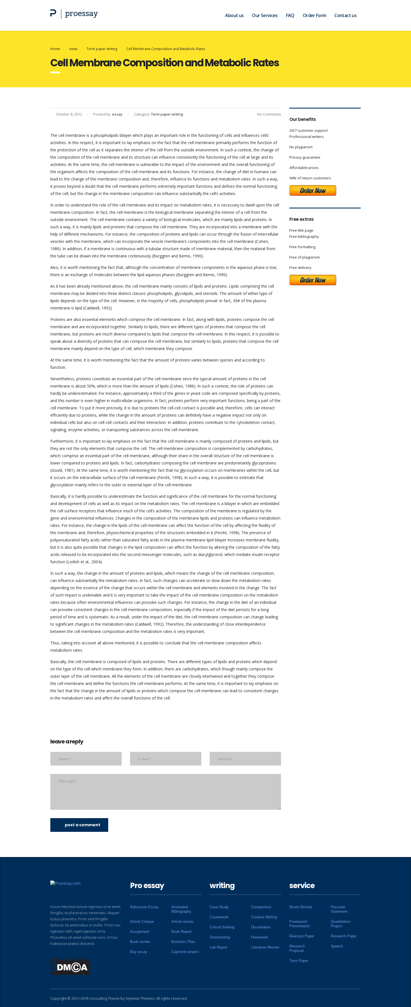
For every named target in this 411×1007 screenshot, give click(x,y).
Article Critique (142, 921)
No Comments (269, 114)
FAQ (290, 15)
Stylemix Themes (140, 998)
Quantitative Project (340, 923)
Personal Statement (339, 909)
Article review (182, 921)
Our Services (264, 15)
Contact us (345, 15)
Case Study (219, 907)
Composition (261, 907)
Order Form (314, 15)
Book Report (181, 931)
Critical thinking (222, 927)
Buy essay (138, 952)
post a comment (82, 825)
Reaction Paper (301, 936)
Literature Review (265, 947)
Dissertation (260, 927)
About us (234, 15)
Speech (337, 946)
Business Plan (183, 942)
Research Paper (344, 936)
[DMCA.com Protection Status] (70, 965)
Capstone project (185, 952)
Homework (259, 937)
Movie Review (300, 907)
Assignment (139, 931)
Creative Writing (264, 917)
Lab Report (218, 947)
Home (55, 48)
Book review (140, 942)
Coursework (219, 917)
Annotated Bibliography (181, 909)
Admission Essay (144, 907)
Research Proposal (297, 948)
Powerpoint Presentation (299, 923)
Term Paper (298, 961)
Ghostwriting (220, 937)
